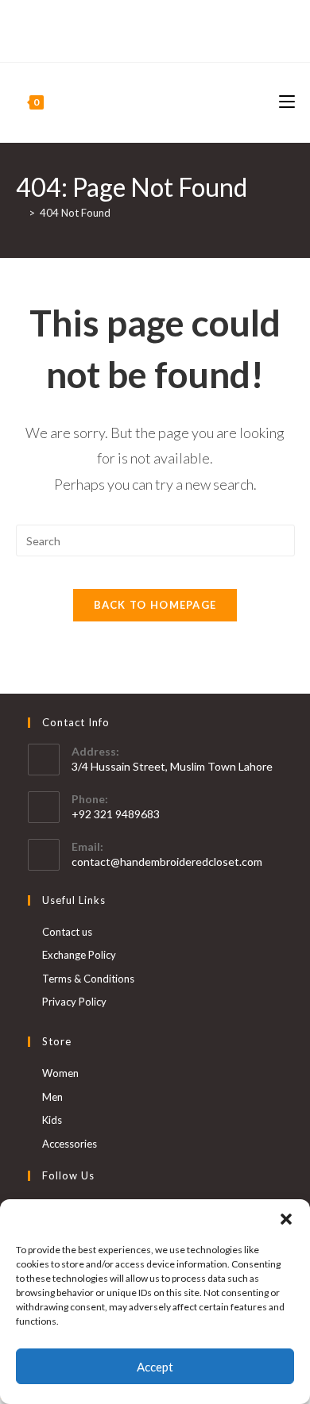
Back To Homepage (155, 604)
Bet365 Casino (155, 21)
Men (52, 1097)
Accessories (69, 1143)
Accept (155, 1367)
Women (60, 1073)
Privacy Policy (74, 1001)
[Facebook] (146, 38)
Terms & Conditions (88, 978)
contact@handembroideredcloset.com (167, 861)
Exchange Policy (79, 954)
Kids (52, 1120)
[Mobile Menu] (287, 102)
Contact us (67, 931)
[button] (286, 1219)
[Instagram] (162, 38)
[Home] (20, 212)
